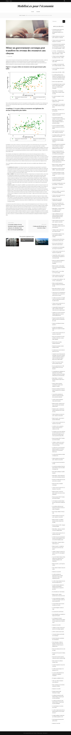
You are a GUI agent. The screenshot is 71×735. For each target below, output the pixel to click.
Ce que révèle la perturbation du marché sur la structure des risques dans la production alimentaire (57, 395)
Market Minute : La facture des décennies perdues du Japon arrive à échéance (58, 379)
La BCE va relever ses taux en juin (58, 631)
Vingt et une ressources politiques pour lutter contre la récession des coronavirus (12, 243)
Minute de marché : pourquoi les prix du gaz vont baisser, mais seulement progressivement (58, 405)
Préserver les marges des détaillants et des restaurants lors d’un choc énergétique (58, 262)
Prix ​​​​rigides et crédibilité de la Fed (57, 678)
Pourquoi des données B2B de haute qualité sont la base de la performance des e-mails (58, 319)
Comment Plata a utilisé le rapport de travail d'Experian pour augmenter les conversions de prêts (58, 256)
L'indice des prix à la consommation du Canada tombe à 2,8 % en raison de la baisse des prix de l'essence (58, 294)
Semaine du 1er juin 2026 (56, 571)
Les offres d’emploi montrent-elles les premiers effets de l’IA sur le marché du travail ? (58, 711)
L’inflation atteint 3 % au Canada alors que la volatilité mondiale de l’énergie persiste (58, 105)
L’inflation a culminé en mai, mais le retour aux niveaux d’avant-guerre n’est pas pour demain (58, 443)
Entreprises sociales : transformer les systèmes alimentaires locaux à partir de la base (58, 410)
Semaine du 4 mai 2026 (56, 723)
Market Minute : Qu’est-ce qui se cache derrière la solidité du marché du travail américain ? (58, 226)
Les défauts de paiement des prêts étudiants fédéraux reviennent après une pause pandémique (58, 697)
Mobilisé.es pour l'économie (35, 6)
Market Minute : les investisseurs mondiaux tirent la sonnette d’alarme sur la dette (58, 92)
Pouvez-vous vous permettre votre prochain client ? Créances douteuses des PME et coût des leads (58, 204)
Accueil (32, 11)
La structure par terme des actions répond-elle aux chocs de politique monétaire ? (58, 140)
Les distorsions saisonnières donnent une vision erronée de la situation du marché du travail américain (58, 179)
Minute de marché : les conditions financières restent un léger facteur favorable (57, 521)
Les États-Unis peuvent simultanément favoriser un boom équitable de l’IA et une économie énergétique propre (58, 538)
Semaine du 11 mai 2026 (56, 688)
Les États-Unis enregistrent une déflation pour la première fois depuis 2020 (58, 329)
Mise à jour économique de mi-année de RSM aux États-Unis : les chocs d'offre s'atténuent (58, 338)
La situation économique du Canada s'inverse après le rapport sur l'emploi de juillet (58, 174)
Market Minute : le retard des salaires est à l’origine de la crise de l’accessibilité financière (58, 210)
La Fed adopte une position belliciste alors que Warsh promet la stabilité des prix (58, 502)
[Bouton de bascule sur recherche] (64, 1)
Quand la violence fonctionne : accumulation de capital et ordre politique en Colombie (57, 385)
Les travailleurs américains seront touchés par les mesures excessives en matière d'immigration (58, 508)
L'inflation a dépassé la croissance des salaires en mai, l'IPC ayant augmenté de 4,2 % (58, 553)
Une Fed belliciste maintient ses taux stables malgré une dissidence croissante (58, 235)
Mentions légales (39, 733)
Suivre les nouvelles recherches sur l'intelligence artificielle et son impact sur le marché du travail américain (58, 152)
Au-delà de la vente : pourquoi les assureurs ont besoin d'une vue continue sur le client (57, 427)
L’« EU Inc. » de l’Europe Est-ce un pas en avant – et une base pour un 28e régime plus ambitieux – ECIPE (58, 52)
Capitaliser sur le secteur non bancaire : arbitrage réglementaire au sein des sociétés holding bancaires (58, 314)
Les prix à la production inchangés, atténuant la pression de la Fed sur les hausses (58, 127)
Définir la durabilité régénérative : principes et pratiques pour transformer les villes (58, 284)
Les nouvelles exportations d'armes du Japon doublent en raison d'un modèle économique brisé (58, 468)
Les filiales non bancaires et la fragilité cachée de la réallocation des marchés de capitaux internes (58, 299)
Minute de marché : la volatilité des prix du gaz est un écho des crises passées (58, 547)
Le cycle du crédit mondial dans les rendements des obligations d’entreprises (58, 674)
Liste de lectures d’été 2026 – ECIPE (58, 72)
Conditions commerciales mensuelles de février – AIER (41, 242)
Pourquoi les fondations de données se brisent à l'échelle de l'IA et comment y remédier (58, 390)
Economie (38, 11)
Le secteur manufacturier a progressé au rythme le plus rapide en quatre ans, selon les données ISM (58, 600)
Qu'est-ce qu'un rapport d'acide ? (57, 81)
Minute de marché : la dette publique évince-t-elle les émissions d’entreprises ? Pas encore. (58, 267)
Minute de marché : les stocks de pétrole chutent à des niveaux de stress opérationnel (58, 493)
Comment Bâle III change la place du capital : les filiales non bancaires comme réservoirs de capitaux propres (58, 308)
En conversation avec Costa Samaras (58, 591)
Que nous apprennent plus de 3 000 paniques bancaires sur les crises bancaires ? (58, 367)
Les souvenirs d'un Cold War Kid (57, 611)
